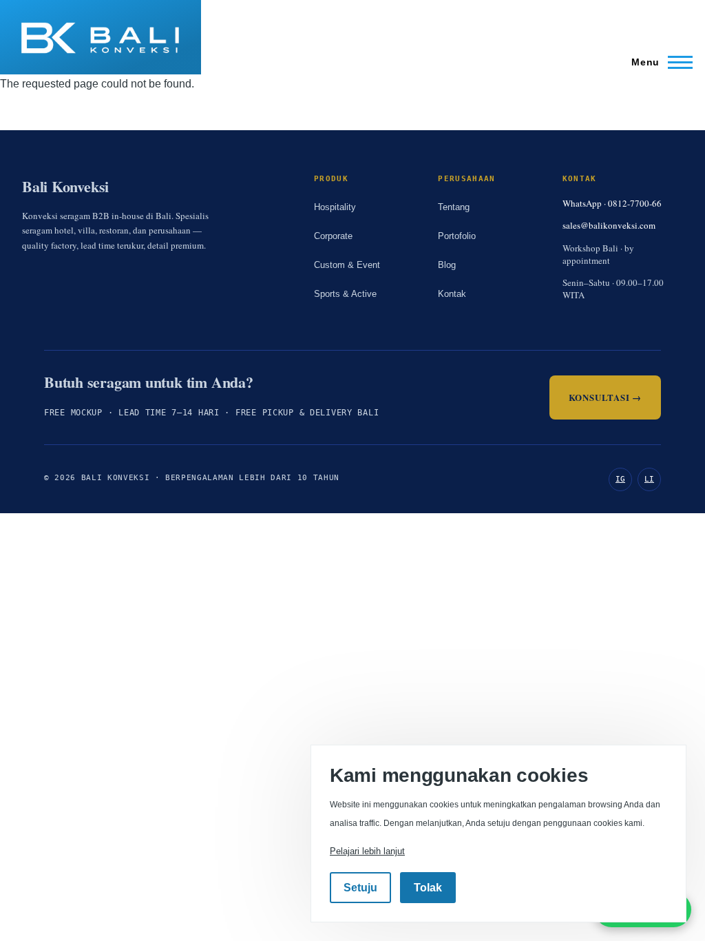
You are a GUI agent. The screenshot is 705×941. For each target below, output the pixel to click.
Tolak (428, 887)
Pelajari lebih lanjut (367, 851)
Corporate (333, 236)
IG (620, 479)
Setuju (360, 887)
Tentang (454, 207)
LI (649, 479)
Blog (447, 265)
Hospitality (335, 207)
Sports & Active (345, 294)
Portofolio (457, 236)
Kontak (452, 294)
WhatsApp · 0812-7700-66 (612, 203)
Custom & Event (347, 265)
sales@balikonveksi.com (608, 225)
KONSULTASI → (605, 397)
